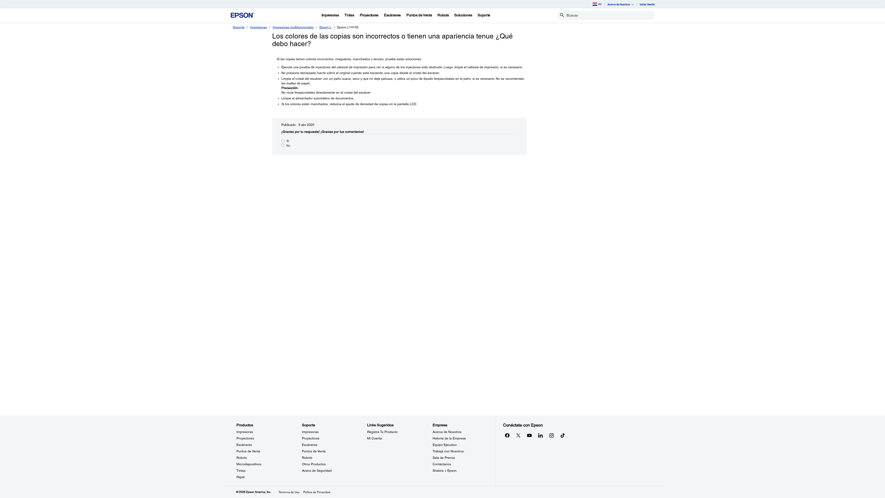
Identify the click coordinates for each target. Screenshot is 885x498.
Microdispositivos (248, 464)
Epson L (325, 27)
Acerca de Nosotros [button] (619, 4)
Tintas (240, 470)
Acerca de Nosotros (447, 432)
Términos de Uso (289, 492)
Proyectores (245, 438)
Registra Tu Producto (382, 432)
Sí (287, 141)
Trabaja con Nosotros (448, 451)
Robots (241, 457)
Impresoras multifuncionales (293, 27)
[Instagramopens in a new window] (551, 435)
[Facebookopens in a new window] (507, 435)
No (288, 145)
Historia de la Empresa (449, 438)
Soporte (239, 27)
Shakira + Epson (445, 470)
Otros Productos (314, 464)
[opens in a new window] (562, 435)
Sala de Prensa (444, 457)
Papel (240, 477)
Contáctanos (442, 464)
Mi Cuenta (374, 438)
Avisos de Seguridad (317, 470)
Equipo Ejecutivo (445, 445)
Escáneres (244, 445)
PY (600, 4)
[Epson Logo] (242, 15)
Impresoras (258, 27)
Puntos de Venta (248, 451)
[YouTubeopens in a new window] (529, 435)
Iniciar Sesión (647, 4)
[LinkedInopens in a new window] (540, 435)
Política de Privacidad (316, 492)
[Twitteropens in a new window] (518, 435)
